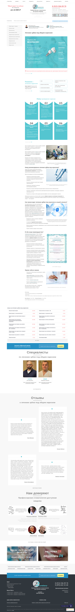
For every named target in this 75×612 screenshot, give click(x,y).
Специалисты (31, 1)
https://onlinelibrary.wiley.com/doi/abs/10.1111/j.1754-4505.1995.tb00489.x (34, 293)
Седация (65, 566)
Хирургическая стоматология (14, 34)
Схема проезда (11, 587)
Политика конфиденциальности (12, 602)
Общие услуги (11, 45)
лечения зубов (32, 163)
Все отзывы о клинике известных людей (37, 542)
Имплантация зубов (11, 568)
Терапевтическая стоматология (14, 36)
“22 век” (36, 151)
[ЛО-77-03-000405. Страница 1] (56, 249)
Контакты (66, 1)
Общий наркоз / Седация (13, 26)
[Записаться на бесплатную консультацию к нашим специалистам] (56, 278)
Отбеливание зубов (63, 568)
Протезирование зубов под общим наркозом (52, 566)
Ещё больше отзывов (37, 488)
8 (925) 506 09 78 (59, 6)
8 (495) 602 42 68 (56, 8)
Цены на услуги (39, 1)
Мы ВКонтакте (67, 600)
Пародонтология (12, 40)
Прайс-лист (66, 602)
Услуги (24, 1)
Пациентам (48, 1)
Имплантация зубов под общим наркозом (32, 566)
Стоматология (9, 1)
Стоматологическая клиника (30, 234)
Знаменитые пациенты (57, 1)
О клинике (16, 1)
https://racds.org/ (27, 294)
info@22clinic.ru (65, 590)
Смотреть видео (28, 73)
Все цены (37, 340)
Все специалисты (37, 389)
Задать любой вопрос (31, 275)
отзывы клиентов (33, 281)
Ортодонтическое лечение (13, 38)
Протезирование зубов (13, 32)
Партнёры (66, 591)
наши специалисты (35, 212)
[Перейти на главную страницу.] (38, 6)
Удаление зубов (30, 568)
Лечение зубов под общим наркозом (14, 566)
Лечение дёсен (55, 568)
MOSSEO (13, 610)
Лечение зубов (11, 28)
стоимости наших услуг (34, 279)
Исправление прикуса (46, 568)
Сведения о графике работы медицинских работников (41, 602)
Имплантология (11, 30)
